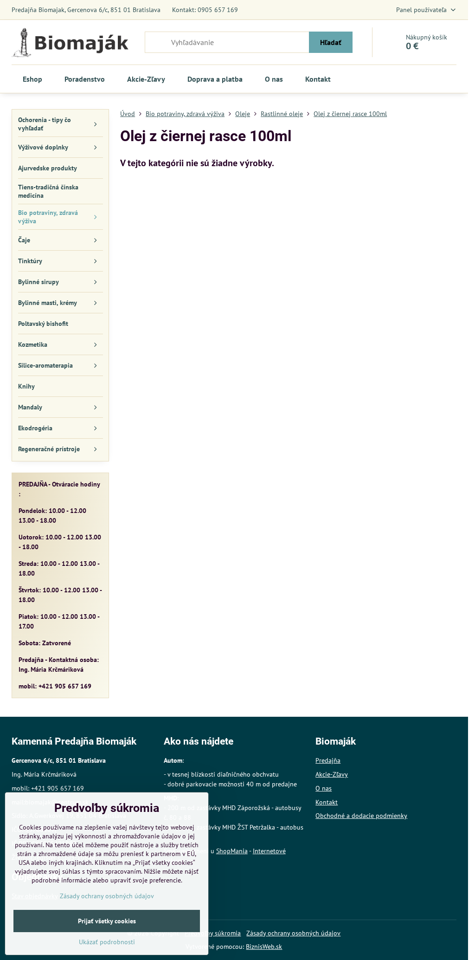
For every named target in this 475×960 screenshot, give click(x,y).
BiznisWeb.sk (264, 946)
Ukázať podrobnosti (107, 942)
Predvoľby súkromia (213, 933)
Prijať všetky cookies (107, 921)
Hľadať (330, 42)
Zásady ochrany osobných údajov (293, 933)
